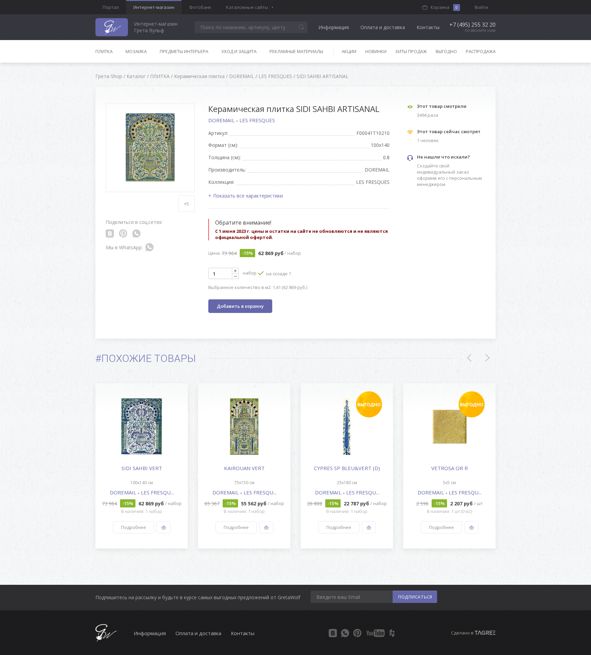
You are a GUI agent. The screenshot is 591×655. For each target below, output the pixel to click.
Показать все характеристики (248, 195)
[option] (141, 466)
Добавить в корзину (240, 306)
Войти (481, 7)
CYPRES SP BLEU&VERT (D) (347, 468)
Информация (333, 27)
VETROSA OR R (449, 468)
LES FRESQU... (157, 492)
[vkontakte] (333, 633)
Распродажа (481, 51)
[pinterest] (357, 633)
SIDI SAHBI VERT (141, 468)
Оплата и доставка (382, 27)
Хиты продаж (411, 51)
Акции (349, 51)
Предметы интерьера (184, 51)
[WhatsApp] (345, 633)
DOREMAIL (222, 120)
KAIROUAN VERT (244, 468)
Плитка (104, 51)
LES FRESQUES (257, 120)
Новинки (375, 51)
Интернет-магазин (153, 7)
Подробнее (133, 527)
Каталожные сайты (247, 7)
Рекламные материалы (296, 51)
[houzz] (392, 633)
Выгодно (446, 51)
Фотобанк (200, 7)
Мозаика (136, 51)
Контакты (428, 27)
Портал (111, 7)
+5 (186, 204)
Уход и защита (239, 51)
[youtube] (375, 633)
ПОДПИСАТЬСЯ (415, 597)
